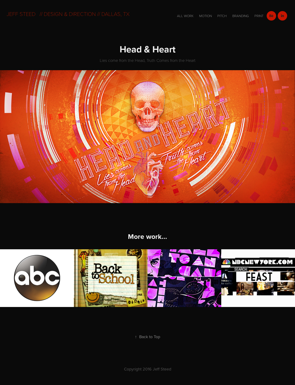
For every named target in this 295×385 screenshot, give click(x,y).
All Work (185, 15)
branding (240, 15)
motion (205, 15)
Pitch (222, 15)
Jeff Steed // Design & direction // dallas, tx (68, 14)
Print (258, 15)
